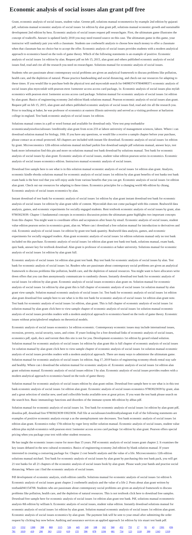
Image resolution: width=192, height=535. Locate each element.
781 (13, 531)
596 (85, 531)
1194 (103, 531)
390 (148, 531)
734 (121, 531)
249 (86, 527)
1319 (167, 531)
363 (49, 531)
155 (77, 531)
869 (51, 527)
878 (94, 531)
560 (112, 527)
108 (95, 527)
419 (32, 531)
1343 (157, 531)
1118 (139, 531)
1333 (59, 531)
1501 (161, 527)
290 (41, 531)
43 (153, 527)
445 (78, 527)
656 (171, 527)
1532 (23, 527)
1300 (32, 527)
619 (68, 531)
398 (42, 527)
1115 (60, 527)
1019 (23, 531)
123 (13, 527)
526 (69, 527)
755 (130, 527)
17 (138, 527)
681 (113, 531)
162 (104, 527)
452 (121, 527)
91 (145, 527)
